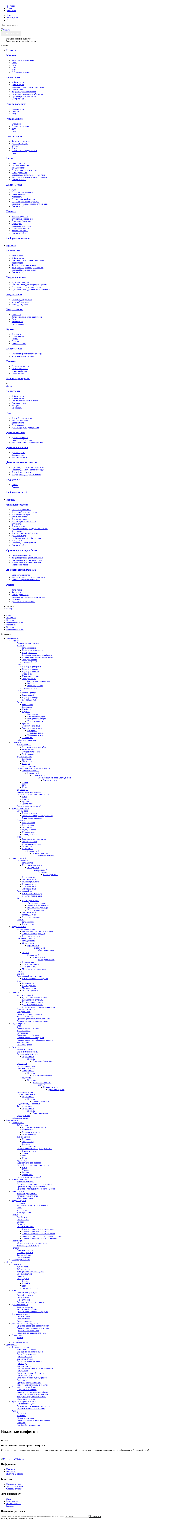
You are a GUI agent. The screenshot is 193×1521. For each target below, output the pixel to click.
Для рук (15, 148)
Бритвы (15, 339)
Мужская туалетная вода (23, 356)
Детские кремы (18, 452)
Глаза (14, 65)
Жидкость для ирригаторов (24, 92)
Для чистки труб (19, 536)
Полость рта (13, 77)
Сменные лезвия (19, 343)
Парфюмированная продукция (25, 201)
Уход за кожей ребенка (22, 440)
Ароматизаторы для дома (21, 569)
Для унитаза (17, 531)
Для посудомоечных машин (24, 521)
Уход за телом (14, 136)
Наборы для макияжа (21, 72)
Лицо (14, 70)
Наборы (15, 405)
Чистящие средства (17, 504)
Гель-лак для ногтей (20, 165)
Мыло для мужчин (20, 304)
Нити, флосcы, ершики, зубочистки (27, 267)
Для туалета (17, 540)
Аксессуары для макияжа (23, 60)
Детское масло (18, 455)
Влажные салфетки (20, 228)
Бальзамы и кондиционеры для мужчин (29, 285)
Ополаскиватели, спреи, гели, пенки (28, 87)
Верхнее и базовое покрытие (24, 170)
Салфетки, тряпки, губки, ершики (27, 538)
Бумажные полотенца (21, 510)
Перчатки (16, 599)
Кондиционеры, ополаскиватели (26, 562)
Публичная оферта (14, 1474)
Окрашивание (18, 109)
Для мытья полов (19, 517)
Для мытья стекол (19, 519)
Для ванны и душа (20, 143)
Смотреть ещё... (19, 99)
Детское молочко (19, 457)
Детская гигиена (15, 432)
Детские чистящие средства (21, 462)
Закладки (10, 1506)
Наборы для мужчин (18, 378)
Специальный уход (20, 126)
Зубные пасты (18, 82)
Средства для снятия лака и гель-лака (28, 175)
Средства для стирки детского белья (28, 467)
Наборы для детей (16, 492)
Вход (8, 1499)
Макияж (11, 55)
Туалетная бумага (19, 371)
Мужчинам (11, 625)
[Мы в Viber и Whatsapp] (12, 1459)
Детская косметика (17, 447)
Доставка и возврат (15, 1486)
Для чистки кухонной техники (25, 533)
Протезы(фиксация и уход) (24, 96)
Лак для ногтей (18, 168)
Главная (9, 615)
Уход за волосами (16, 103)
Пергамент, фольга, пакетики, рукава (28, 597)
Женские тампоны (20, 231)
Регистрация (12, 1501)
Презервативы (18, 373)
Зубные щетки (18, 84)
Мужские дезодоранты (22, 300)
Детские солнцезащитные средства (27, 442)
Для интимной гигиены (22, 219)
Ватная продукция (20, 216)
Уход (14, 114)
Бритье (10, 329)
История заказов (13, 1503)
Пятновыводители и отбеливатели (27, 560)
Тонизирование (18, 324)
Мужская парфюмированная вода (27, 354)
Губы (14, 67)
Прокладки (17, 223)
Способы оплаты (14, 1489)
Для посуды (17, 524)
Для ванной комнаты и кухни (25, 512)
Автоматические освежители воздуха (28, 577)
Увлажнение (17, 321)
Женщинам (11, 618)
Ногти (9, 158)
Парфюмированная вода (22, 192)
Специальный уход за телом (24, 150)
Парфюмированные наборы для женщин (30, 204)
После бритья (18, 336)
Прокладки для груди (21, 226)
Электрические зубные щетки (25, 401)
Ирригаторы (17, 89)
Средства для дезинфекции (24, 543)
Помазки (15, 341)
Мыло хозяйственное (21, 565)
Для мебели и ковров (21, 514)
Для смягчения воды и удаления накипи (30, 528)
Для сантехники (19, 526)
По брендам (17, 408)
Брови (14, 63)
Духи (14, 190)
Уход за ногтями (19, 163)
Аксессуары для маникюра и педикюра (29, 177)
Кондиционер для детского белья (26, 474)
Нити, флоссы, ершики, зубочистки (27, 94)
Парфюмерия (14, 184)
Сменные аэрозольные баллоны (26, 579)
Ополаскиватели (19, 403)
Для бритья (17, 334)
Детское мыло (18, 423)
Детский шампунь (20, 420)
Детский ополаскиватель (23, 472)
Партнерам (11, 1471)
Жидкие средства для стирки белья (27, 558)
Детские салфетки (20, 437)
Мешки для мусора (20, 594)
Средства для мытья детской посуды (28, 470)
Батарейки (16, 592)
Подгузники (13, 479)
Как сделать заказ (14, 1484)
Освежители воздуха (21, 575)
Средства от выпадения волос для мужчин (31, 289)
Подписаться (95, 1516)
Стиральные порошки (21, 555)
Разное (10, 584)
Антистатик (17, 590)
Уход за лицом (14, 118)
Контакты (10, 1469)
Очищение (16, 124)
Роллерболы (17, 197)
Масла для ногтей (19, 172)
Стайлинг (16, 111)
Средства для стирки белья (21, 550)
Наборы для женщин (18, 238)
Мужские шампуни (20, 282)
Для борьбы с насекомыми (23, 602)
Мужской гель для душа (22, 302)
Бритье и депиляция (21, 141)
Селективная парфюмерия (23, 199)
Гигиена (11, 211)
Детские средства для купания (25, 427)
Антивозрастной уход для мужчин (27, 317)
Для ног (15, 146)
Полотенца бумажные (21, 221)
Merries (15, 484)
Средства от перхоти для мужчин (26, 287)
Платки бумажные (20, 368)
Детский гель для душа (22, 418)
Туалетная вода (18, 194)
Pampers (15, 487)
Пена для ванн (18, 425)
